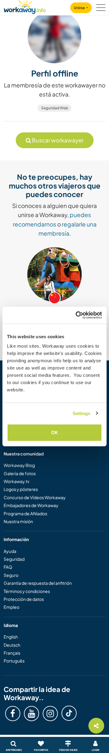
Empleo (11, 607)
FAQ (8, 567)
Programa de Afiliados (25, 513)
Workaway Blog (19, 465)
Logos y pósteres (21, 489)
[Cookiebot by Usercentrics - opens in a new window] (77, 315)
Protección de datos (24, 599)
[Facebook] (12, 713)
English (11, 636)
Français (12, 653)
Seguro (11, 575)
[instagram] (50, 713)
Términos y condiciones (27, 591)
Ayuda (10, 551)
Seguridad (14, 559)
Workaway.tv (16, 481)
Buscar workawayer (57, 140)
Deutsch (12, 645)
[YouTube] (31, 713)
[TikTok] (69, 713)
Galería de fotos (20, 473)
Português (14, 660)
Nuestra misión (18, 521)
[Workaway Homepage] (25, 6)
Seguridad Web (54, 108)
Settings (82, 413)
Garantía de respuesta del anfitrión (38, 583)
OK (54, 432)
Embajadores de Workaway (31, 505)
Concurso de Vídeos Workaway (35, 497)
